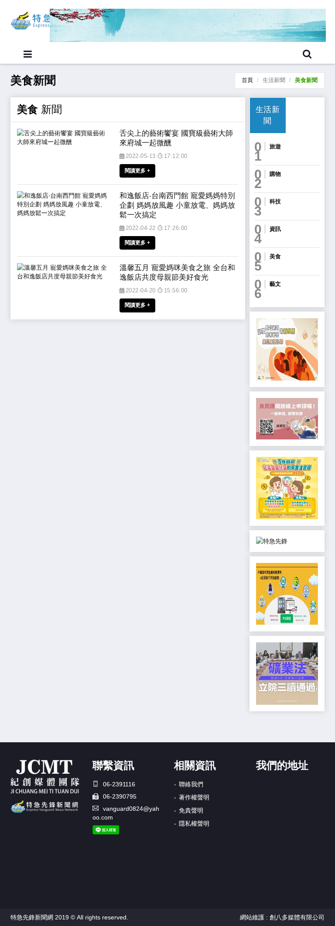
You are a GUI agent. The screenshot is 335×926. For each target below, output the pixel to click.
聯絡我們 (191, 784)
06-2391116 (119, 784)
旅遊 (275, 146)
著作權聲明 (194, 797)
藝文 (275, 284)
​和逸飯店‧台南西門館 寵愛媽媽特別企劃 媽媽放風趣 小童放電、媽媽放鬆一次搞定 (177, 205)
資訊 (275, 229)
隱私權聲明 (194, 823)
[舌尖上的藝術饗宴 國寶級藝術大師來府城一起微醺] (64, 137)
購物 (275, 174)
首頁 (247, 80)
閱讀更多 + (137, 171)
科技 (275, 201)
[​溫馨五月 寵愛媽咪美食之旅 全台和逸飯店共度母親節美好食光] (64, 272)
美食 (275, 256)
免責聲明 (191, 810)
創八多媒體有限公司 (297, 917)
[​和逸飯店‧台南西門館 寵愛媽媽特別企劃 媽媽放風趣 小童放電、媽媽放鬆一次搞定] (64, 204)
